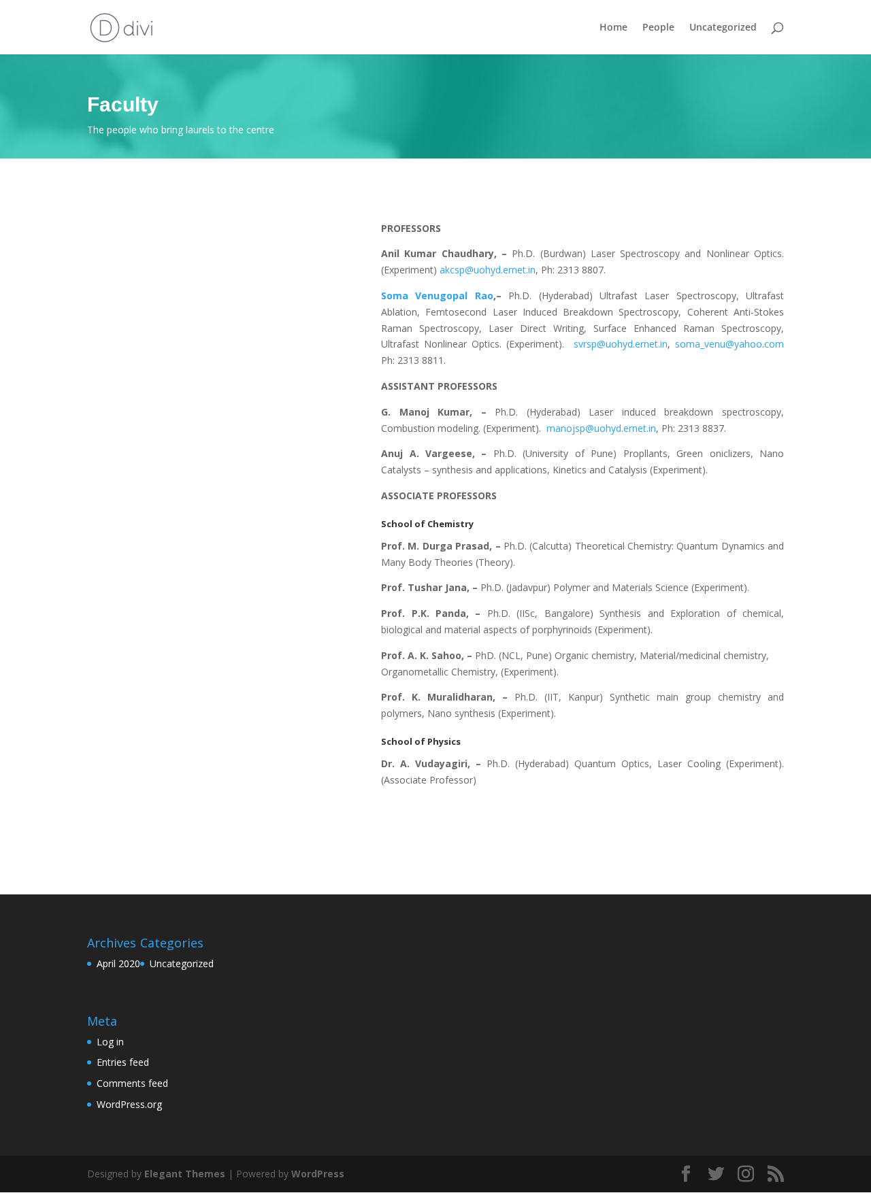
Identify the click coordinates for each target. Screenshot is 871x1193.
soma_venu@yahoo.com (729, 343)
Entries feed (123, 1062)
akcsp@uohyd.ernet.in (488, 269)
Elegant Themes (184, 1173)
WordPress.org (129, 1104)
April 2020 (118, 963)
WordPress (317, 1173)
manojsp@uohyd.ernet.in (601, 428)
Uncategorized (723, 27)
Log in (110, 1041)
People (658, 27)
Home (613, 27)
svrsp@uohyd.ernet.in (621, 343)
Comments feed (132, 1083)
